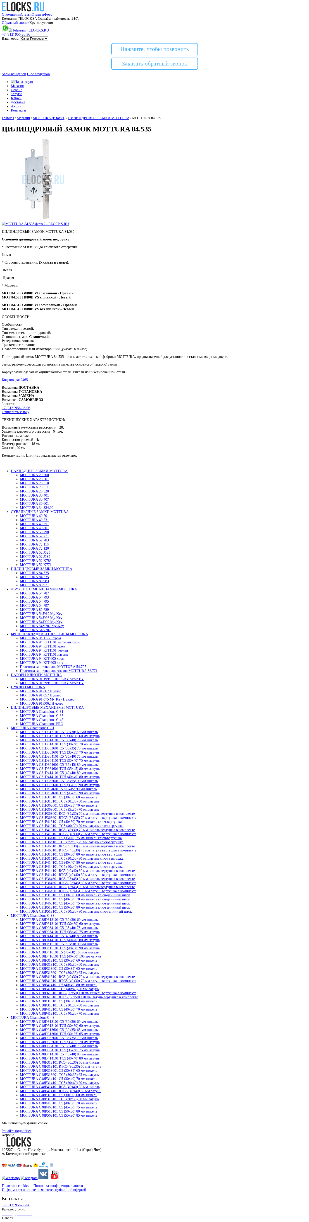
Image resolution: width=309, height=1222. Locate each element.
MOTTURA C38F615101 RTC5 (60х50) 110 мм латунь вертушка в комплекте (79, 997)
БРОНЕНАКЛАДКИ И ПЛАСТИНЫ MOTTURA (49, 634)
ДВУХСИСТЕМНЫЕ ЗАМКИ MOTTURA (44, 589)
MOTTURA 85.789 (34, 609)
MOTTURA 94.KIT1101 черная (44, 650)
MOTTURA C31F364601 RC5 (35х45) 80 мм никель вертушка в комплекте (77, 879)
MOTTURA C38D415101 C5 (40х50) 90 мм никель (59, 944)
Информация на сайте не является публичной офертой (44, 1190)
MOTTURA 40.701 (34, 516)
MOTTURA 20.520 (34, 491)
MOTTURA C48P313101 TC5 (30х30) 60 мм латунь (59, 1099)
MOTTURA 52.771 (34, 536)
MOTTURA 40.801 (34, 528)
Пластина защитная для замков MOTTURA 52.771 (58, 671)
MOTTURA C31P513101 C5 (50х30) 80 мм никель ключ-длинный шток (75, 907)
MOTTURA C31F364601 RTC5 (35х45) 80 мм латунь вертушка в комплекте (78, 883)
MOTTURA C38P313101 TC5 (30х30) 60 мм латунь (59, 1005)
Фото (48, 14)
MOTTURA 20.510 (34, 483)
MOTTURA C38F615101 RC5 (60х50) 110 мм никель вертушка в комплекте (78, 993)
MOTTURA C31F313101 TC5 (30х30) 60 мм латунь (59, 801)
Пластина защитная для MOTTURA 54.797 (53, 667)
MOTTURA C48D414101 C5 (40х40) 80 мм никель (59, 1054)
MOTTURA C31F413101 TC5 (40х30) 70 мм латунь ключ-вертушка (72, 826)
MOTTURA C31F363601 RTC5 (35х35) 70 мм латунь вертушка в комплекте (78, 818)
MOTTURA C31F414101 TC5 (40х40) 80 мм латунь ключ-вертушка (72, 866)
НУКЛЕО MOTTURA (28, 687)
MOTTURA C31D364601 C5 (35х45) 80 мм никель (59, 764)
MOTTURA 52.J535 (35, 556)
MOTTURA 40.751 (34, 524)
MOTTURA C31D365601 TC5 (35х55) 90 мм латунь (60, 785)
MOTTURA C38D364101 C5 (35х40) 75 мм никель (59, 928)
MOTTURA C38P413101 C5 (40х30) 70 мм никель (58, 1009)
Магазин (17, 86)
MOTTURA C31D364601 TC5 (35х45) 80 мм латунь (60, 769)
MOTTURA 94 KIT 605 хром (42, 658)
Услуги (16, 94)
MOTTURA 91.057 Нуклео (40, 695)
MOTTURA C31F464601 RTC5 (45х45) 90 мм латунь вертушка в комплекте (78, 891)
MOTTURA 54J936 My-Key (41, 618)
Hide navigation (38, 74)
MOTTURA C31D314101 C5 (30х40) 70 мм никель (59, 740)
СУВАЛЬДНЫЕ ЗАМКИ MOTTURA (40, 512)
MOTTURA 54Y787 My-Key (42, 626)
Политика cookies (15, 1186)
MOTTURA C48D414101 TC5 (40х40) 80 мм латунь (60, 1058)
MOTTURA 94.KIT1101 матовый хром (50, 642)
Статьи (26, 14)
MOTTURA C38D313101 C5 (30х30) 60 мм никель (59, 919)
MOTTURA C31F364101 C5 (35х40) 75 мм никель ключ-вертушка (71, 838)
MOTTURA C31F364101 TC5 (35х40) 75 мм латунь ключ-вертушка (72, 842)
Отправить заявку (15, 412)
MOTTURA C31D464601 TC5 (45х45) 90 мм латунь (60, 793)
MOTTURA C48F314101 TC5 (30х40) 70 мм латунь (59, 1083)
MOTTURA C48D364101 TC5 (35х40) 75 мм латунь (60, 1050)
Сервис (16, 90)
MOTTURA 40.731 (34, 520)
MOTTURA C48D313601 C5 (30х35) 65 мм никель (59, 1030)
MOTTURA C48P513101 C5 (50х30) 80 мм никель (58, 1111)
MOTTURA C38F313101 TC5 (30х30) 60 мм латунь (59, 964)
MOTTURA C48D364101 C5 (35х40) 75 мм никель (59, 1046)
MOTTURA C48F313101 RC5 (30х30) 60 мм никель (60, 1062)
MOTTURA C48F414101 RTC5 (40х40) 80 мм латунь (60, 1091)
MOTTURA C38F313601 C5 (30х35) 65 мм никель (58, 968)
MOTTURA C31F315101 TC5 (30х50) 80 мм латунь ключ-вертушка (72, 858)
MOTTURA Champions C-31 (41, 711)
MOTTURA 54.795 (34, 601)
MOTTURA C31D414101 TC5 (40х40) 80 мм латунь (60, 777)
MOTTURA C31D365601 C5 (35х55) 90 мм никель (59, 781)
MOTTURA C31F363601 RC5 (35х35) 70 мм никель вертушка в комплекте (77, 813)
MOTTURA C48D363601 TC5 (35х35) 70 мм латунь (60, 1042)
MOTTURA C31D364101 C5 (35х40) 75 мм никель (59, 756)
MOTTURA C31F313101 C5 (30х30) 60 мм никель (58, 797)
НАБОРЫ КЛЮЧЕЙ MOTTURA (36, 675)
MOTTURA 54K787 (35, 630)
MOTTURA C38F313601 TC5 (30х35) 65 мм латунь (59, 973)
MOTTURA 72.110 (34, 544)
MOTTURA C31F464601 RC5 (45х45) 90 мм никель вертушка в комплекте (77, 887)
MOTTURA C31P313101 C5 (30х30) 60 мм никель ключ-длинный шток (75, 895)
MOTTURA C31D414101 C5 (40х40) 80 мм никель (59, 773)
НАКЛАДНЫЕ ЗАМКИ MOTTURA (39, 471)
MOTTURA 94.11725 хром (40, 638)
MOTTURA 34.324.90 (36, 507)
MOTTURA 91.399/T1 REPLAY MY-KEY (52, 683)
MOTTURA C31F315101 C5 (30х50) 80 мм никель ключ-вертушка (71, 854)
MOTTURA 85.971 (34, 585)
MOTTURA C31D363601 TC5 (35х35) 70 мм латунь (60, 752)
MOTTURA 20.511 (34, 487)
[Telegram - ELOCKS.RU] (29, 1178)
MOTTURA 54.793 (34, 597)
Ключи (16, 98)
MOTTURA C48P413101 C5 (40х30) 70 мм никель (58, 1103)
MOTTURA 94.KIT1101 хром (42, 646)
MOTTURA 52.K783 (36, 561)
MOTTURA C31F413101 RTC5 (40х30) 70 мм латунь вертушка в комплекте (78, 834)
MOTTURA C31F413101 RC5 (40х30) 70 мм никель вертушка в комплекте (77, 830)
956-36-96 (16, 34)
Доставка (18, 102)
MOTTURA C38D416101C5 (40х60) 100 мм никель (59, 952)
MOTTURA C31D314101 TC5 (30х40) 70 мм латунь (60, 744)
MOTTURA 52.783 (34, 540)
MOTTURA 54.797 (34, 605)
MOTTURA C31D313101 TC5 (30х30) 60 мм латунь (60, 736)
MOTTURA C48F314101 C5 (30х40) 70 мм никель (58, 1079)
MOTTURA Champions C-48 (41, 720)
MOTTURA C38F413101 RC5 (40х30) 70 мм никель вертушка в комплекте (77, 977)
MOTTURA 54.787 (34, 593)
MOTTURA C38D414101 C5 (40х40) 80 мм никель (59, 936)
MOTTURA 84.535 (34, 577)
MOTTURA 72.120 (34, 548)
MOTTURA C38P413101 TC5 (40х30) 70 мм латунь (59, 1013)
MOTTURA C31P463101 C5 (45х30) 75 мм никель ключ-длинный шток (75, 903)
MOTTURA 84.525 (34, 573)
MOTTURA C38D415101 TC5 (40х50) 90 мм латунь (60, 948)
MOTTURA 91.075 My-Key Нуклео (47, 699)
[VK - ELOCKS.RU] (43, 1178)
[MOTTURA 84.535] (43, 220)
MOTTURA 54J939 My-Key (41, 622)
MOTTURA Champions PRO (41, 724)
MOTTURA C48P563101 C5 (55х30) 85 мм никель (58, 1115)
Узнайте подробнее (16, 1131)
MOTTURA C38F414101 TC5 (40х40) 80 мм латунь (59, 989)
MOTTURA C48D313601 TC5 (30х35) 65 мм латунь (60, 1034)
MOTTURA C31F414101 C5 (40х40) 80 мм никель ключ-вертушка (71, 862)
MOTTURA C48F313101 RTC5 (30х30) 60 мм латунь (60, 1066)
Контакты (18, 110)
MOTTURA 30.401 (34, 495)
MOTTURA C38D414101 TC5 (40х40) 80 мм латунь (60, 940)
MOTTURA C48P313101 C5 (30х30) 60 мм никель (58, 1095)
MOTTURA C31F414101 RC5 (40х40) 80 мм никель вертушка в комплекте (77, 871)
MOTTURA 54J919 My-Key (41, 614)
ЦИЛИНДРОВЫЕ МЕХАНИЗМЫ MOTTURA (47, 707)
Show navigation (14, 74)
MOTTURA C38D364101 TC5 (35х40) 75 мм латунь (60, 932)
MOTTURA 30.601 (34, 503)
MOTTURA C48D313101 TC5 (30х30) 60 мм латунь (60, 1026)
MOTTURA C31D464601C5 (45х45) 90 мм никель (58, 789)
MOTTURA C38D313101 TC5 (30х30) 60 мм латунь (60, 924)
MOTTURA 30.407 (34, 499)
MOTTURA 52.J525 (35, 552)
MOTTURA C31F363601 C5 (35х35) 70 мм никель (58, 805)
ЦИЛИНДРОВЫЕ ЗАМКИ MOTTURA (41, 569)
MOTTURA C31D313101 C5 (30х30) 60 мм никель (59, 732)
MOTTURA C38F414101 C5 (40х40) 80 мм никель (58, 985)
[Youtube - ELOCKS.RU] (54, 1178)
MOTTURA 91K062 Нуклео (41, 703)
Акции (16, 106)
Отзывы (38, 14)
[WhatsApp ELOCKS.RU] (5, 30)
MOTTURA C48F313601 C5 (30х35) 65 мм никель (58, 1070)
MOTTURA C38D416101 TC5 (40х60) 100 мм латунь (60, 956)
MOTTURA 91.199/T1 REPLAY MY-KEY (52, 679)
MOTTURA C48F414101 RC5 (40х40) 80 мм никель (60, 1087)
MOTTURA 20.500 (34, 475)
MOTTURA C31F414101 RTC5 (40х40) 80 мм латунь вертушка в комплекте (78, 875)
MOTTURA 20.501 (34, 479)
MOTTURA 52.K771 (36, 565)
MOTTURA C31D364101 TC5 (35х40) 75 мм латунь (60, 760)
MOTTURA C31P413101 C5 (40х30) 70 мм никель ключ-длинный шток (75, 899)
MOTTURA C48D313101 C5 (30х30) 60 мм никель (59, 1021)
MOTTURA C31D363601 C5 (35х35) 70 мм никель (59, 748)
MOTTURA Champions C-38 (41, 716)
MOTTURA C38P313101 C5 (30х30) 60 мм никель (58, 1001)
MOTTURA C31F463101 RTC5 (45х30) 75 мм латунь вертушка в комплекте (78, 850)
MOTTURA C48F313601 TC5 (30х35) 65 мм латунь (59, 1075)
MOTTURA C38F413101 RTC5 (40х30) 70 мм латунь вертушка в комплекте (78, 981)
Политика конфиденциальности (58, 1186)
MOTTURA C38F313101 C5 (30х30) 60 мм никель (58, 960)
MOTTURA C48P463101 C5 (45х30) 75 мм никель (58, 1107)
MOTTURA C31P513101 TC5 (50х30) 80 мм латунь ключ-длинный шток (76, 911)
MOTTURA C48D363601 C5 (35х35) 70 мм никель (59, 1038)
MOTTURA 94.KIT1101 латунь (44, 654)
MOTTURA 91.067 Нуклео (40, 691)
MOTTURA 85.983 (34, 581)
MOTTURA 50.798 (34, 532)
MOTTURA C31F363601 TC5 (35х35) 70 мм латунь (59, 809)
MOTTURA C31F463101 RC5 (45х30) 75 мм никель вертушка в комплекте (77, 846)
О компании (11, 14)
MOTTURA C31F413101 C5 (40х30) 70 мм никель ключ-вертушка (71, 822)
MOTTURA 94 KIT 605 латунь (43, 662)
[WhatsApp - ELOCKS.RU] (11, 1178)
